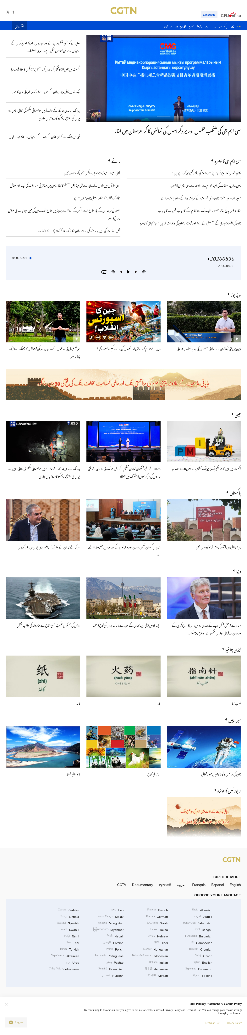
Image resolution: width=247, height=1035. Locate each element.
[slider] (30, 258)
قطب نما (236, 703)
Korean (158, 976)
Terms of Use (212, 1023)
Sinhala (69, 917)
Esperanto (198, 969)
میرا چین (234, 719)
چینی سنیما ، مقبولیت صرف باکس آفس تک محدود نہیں (92, 172)
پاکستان (235, 492)
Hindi (161, 943)
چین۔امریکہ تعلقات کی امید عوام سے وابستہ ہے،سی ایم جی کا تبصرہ (205, 185)
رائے (116, 160)
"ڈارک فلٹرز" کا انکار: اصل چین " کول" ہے (97, 197)
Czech (203, 956)
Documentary (142, 884)
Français (199, 884)
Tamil (71, 936)
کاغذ (78, 703)
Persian (113, 943)
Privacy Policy (234, 1023)
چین (238, 414)
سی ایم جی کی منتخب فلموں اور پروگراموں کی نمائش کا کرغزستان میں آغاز (177, 130)
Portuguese (109, 956)
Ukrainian (65, 956)
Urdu (72, 962)
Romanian (111, 969)
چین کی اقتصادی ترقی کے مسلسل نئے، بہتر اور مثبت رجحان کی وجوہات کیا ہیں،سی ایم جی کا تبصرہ (190, 222)
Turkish (69, 949)
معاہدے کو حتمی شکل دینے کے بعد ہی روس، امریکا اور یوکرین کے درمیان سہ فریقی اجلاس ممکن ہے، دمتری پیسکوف (206, 628)
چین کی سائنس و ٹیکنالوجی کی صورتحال (221, 773)
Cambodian (201, 943)
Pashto (115, 962)
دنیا (238, 570)
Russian (112, 976)
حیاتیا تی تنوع (154, 773)
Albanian (202, 910)
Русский (165, 884)
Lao (117, 910)
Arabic (203, 917)
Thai (73, 943)
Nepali (115, 936)
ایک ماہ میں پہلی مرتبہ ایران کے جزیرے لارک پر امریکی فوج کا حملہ (127, 625)
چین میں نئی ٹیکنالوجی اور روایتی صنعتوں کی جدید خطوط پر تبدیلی (209, 348)
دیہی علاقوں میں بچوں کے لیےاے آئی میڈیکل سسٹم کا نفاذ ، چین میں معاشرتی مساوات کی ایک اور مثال (65, 185)
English (235, 884)
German (157, 917)
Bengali (203, 930)
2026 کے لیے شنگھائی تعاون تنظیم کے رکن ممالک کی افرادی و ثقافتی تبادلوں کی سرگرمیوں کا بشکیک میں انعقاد (124, 472)
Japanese (156, 969)
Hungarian (155, 949)
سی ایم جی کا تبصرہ (228, 160)
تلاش (17, 26)
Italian (158, 962)
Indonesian (150, 956)
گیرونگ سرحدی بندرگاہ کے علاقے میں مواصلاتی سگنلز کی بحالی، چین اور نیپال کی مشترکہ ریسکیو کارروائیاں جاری (44, 472)
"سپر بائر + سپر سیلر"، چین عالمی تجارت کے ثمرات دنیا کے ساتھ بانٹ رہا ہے (201, 197)
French (157, 910)
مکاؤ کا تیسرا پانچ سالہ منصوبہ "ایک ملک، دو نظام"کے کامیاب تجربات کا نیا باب (199, 210)
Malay (110, 917)
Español (217, 884)
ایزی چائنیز (233, 649)
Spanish (68, 923)
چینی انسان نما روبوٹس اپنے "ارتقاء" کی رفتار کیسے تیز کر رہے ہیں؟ (206, 172)
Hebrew (158, 936)
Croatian (200, 949)
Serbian (68, 910)
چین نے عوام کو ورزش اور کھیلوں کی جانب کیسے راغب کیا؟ (129, 348)
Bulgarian (198, 936)
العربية (181, 884)
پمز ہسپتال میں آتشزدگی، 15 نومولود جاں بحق (218, 546)
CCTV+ (120, 884)
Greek (157, 923)
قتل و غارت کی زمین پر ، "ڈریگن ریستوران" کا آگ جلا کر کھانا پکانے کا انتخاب (79, 230)
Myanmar (108, 930)
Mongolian (111, 923)
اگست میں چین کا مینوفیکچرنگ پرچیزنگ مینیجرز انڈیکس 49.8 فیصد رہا (206, 468)
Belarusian (197, 923)
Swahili (68, 930)
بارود (158, 703)
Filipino (202, 976)
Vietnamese (64, 969)
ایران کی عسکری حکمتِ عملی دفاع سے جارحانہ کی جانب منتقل (48, 625)
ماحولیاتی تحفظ (73, 773)
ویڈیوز (236, 294)
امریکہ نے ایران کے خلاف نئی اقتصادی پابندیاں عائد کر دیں (49, 546)
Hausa (159, 930)
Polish (115, 949)
